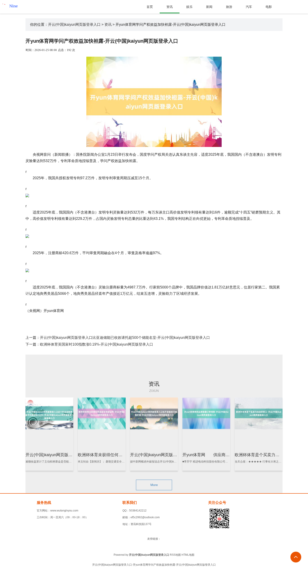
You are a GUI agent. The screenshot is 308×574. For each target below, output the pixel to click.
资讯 (169, 7)
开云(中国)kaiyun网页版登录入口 (74, 24)
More (154, 485)
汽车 (249, 7)
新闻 (209, 7)
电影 (269, 7)
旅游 (229, 7)
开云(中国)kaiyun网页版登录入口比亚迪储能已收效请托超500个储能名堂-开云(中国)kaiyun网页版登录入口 (125, 337)
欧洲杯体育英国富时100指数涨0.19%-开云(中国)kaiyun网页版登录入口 (96, 344)
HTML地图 (188, 554)
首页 (150, 7)
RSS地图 (175, 554)
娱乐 (189, 7)
